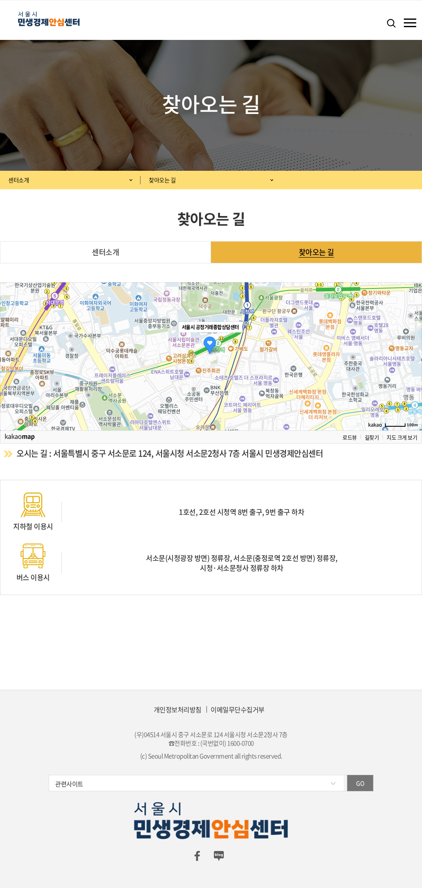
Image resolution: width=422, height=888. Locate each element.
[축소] (412, 355)
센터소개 (18, 180)
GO (360, 783)
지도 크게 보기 (402, 437)
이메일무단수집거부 (238, 709)
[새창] (197, 855)
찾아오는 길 (162, 180)
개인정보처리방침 (178, 709)
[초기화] (412, 371)
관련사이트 (69, 783)
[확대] (412, 341)
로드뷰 (349, 437)
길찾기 (372, 437)
